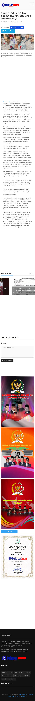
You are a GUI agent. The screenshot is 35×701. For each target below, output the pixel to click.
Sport (13, 679)
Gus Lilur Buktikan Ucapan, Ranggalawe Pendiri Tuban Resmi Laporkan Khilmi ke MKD (16, 289)
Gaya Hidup (27, 672)
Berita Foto (5, 672)
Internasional (17, 675)
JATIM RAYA (26, 675)
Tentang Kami (24, 696)
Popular (9, 531)
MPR (3, 679)
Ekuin (20, 672)
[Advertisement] (17, 80)
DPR (16, 672)
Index (10, 675)
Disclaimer (17, 696)
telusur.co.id (6, 101)
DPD (11, 672)
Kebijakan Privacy (23, 694)
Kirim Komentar (8, 360)
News (8, 679)
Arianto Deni (15, 21)
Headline (4, 675)
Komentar (4, 343)
